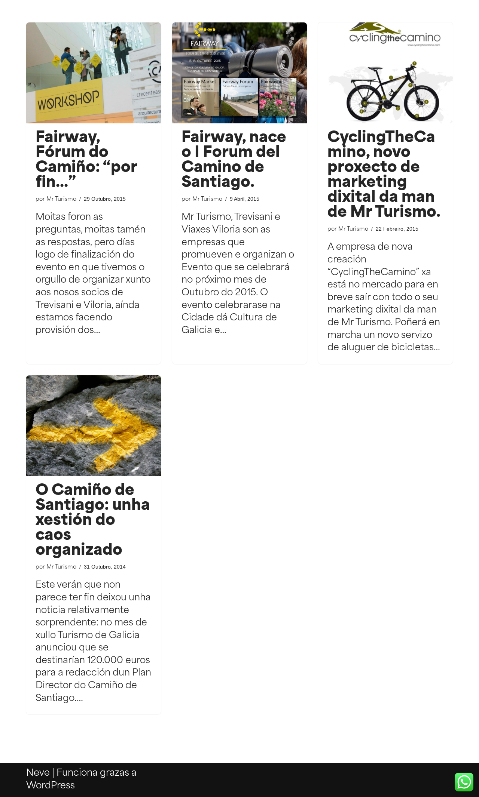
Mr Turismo (61, 199)
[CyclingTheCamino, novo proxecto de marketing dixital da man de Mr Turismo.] (385, 72)
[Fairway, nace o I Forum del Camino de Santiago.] (239, 72)
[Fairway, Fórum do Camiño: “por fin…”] (93, 72)
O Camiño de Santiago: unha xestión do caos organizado (93, 521)
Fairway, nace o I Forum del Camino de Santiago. (233, 161)
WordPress (50, 786)
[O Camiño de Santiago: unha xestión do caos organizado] (93, 425)
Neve (38, 773)
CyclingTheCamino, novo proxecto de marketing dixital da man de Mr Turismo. (383, 176)
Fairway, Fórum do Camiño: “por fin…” (86, 161)
